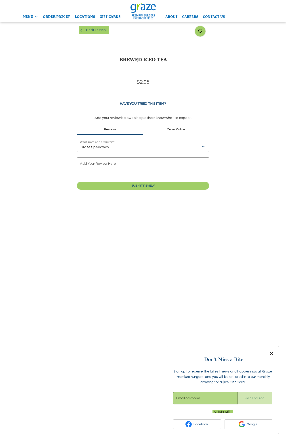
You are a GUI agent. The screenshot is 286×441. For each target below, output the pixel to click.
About (171, 17)
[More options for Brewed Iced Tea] (200, 31)
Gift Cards (110, 17)
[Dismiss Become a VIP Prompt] (271, 353)
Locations (85, 17)
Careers (190, 17)
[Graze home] (143, 11)
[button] (31, 16)
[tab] (110, 129)
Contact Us (214, 17)
